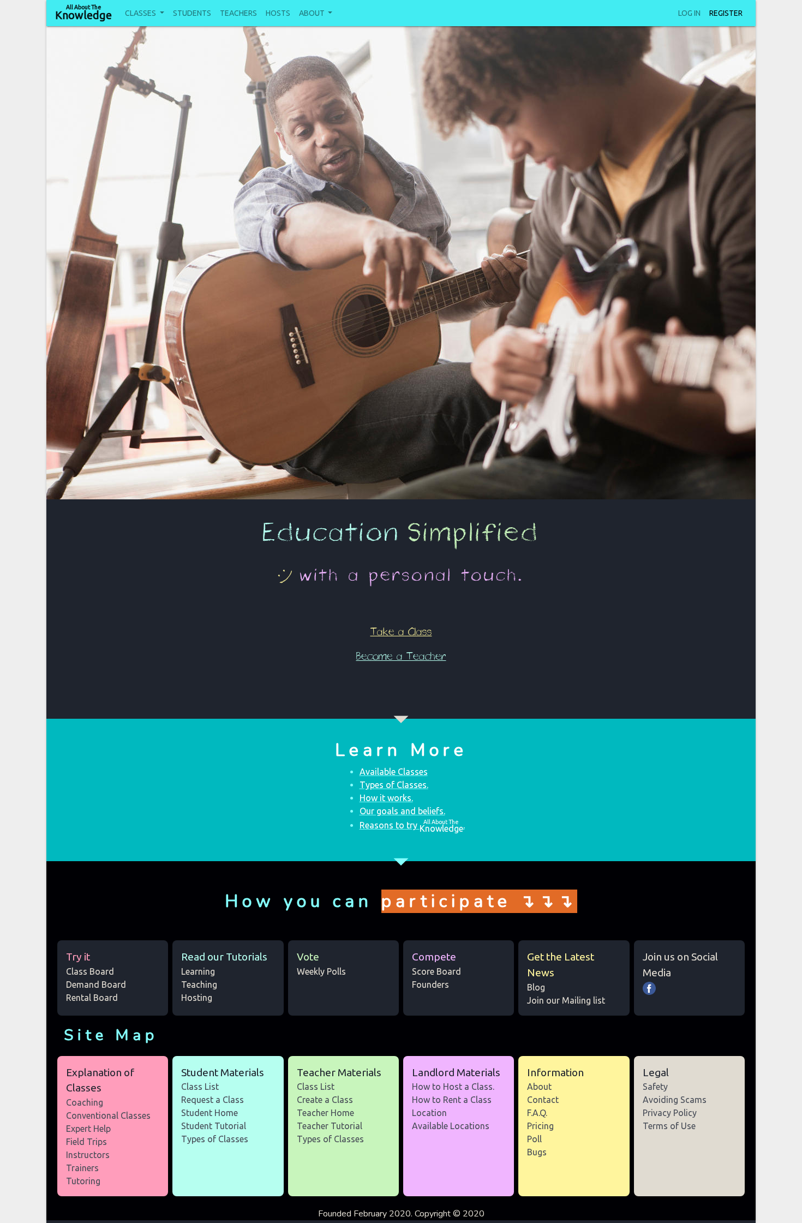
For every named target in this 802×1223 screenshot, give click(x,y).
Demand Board (96, 984)
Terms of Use (669, 1126)
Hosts (278, 13)
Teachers (238, 13)
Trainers (82, 1168)
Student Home (209, 1113)
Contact (543, 1100)
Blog (536, 987)
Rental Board (92, 998)
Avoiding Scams (675, 1100)
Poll (534, 1139)
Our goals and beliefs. (402, 811)
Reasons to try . (412, 825)
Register (726, 13)
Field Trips (86, 1142)
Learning (198, 971)
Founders (430, 984)
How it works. (386, 798)
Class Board (90, 971)
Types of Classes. (394, 785)
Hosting (196, 998)
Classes (141, 13)
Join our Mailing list (566, 1000)
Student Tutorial (213, 1126)
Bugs (537, 1152)
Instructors (88, 1155)
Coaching (84, 1102)
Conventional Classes (108, 1115)
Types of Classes (214, 1139)
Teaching (199, 984)
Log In (689, 13)
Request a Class (212, 1100)
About (312, 13)
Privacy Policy (670, 1113)
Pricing (540, 1126)
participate (446, 901)
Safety (655, 1086)
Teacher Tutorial (329, 1126)
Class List (200, 1086)
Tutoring (83, 1181)
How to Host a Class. (453, 1086)
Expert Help (88, 1128)
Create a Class (325, 1100)
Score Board (436, 971)
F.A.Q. (537, 1113)
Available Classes (394, 772)
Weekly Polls (321, 971)
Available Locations (450, 1126)
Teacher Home (325, 1113)
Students (192, 13)
